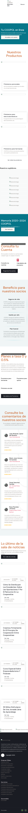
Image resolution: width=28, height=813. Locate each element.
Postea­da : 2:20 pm (9, 599)
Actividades (7, 623)
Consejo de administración (7, 767)
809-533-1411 (10, 5)
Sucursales (4, 778)
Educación (7, 579)
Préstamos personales (12, 84)
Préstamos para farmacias (13, 149)
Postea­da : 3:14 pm (9, 678)
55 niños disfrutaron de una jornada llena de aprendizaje (12, 709)
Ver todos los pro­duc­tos (15, 160)
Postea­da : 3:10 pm (9, 716)
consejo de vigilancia (6, 771)
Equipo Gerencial (5, 772)
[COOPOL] (9, 1)
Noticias (3, 774)
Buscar (23, 4)
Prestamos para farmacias (7, 791)
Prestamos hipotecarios (7, 787)
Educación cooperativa (7, 765)
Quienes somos (5, 762)
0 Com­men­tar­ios (8, 601)
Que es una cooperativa (7, 764)
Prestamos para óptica (7, 794)
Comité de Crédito (5, 769)
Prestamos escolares (6, 792)
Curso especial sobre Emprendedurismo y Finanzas (12, 671)
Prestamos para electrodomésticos (10, 785)
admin (22, 580)
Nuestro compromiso (6, 776)
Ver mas (6, 597)
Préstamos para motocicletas (8, 789)
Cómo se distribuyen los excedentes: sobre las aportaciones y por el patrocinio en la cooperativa (12, 590)
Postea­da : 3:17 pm (9, 640)
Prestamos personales (7, 784)
